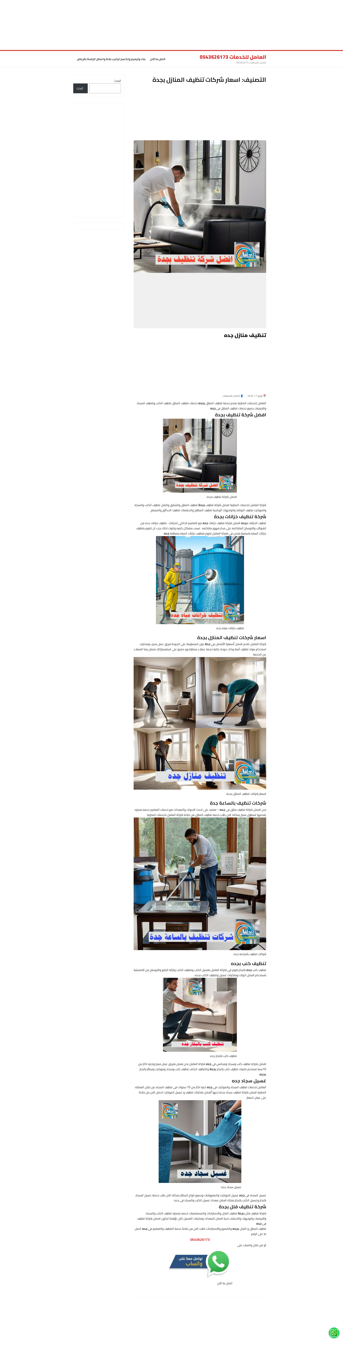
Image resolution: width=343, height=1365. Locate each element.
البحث (117, 81)
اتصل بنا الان (157, 59)
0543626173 (200, 1239)
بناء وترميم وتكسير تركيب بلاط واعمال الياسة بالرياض (111, 59)
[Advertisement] (236, 25)
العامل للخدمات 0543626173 (233, 57)
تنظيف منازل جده (244, 335)
